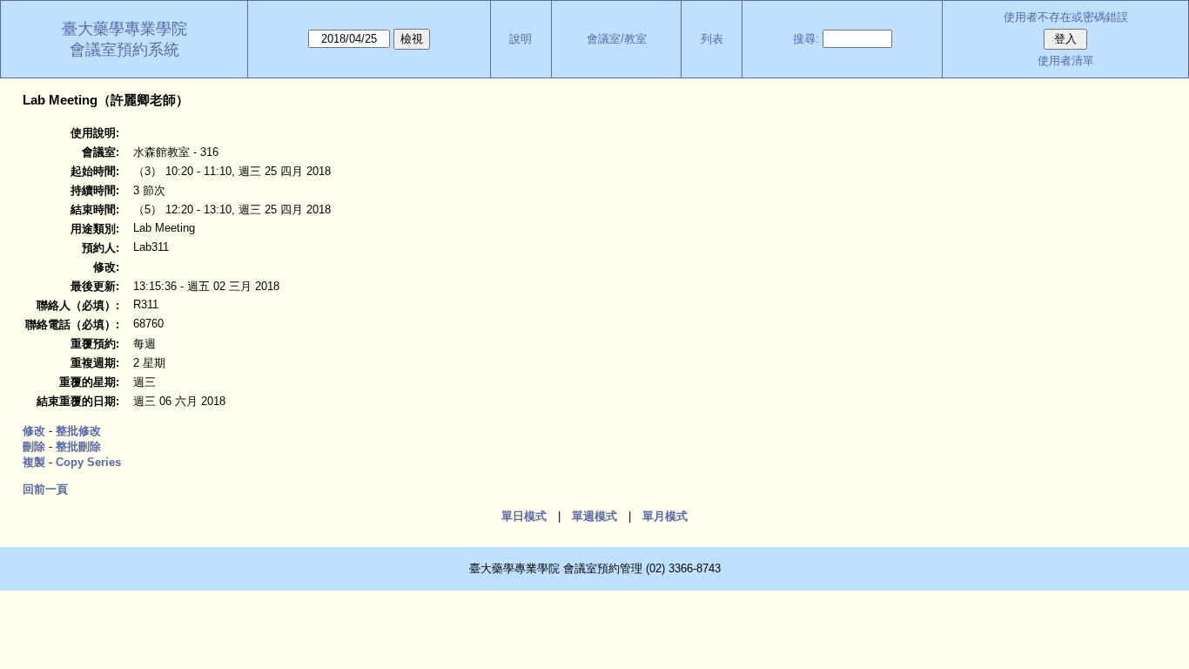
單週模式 (594, 516)
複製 (34, 462)
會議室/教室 (617, 38)
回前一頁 (45, 489)
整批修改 (78, 430)
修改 (34, 430)
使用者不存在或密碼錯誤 (1066, 17)
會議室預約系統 (124, 49)
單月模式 (665, 516)
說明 (520, 38)
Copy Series (88, 462)
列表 (712, 38)
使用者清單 (1066, 60)
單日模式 (524, 516)
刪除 (34, 446)
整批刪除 (78, 446)
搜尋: (806, 38)
